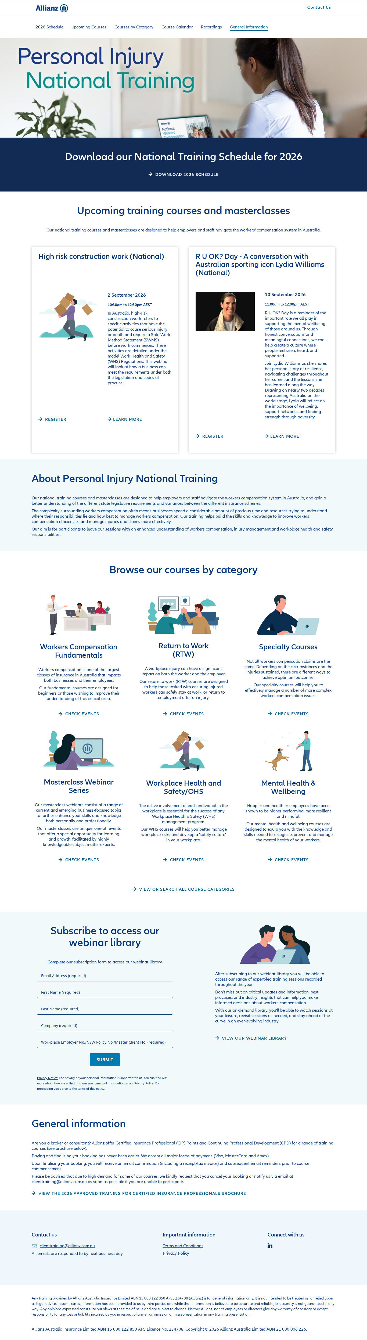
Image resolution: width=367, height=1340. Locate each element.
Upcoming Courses (88, 27)
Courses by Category (133, 27)
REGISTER (55, 419)
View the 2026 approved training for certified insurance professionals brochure (141, 1193)
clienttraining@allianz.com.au (67, 1246)
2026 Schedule (49, 27)
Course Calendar (177, 27)
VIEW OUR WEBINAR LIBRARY (254, 1038)
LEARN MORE (127, 419)
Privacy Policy (144, 1083)
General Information (249, 27)
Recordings (211, 27)
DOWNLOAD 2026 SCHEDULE (186, 174)
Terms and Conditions (183, 1246)
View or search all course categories (186, 889)
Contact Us (319, 7)
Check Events (81, 714)
